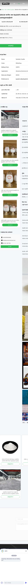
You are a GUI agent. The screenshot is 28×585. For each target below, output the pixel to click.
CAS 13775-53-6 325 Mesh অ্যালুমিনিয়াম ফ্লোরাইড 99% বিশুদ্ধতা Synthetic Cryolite (10, 460)
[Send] (26, 582)
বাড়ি (14, 3)
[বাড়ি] (5, 3)
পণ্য (19, 3)
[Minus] (26, 551)
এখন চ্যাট (10, 45)
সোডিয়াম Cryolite (10, 9)
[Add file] (2, 582)
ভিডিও (24, 3)
